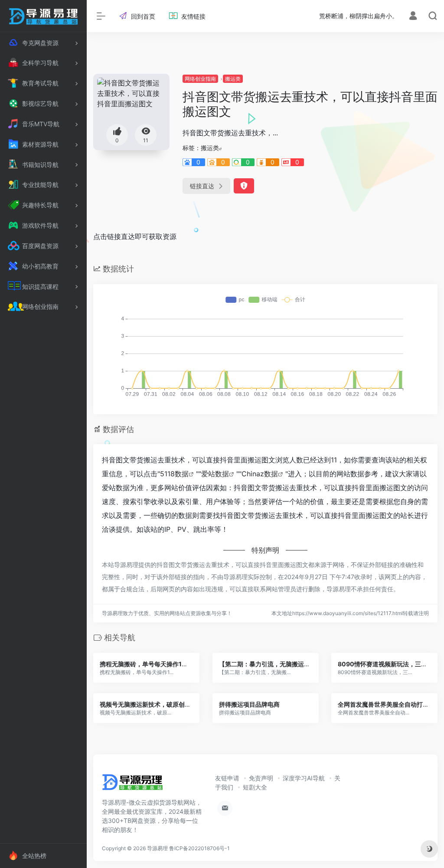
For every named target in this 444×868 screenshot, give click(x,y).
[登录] (413, 16)
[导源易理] (132, 784)
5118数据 (174, 473)
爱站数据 (215, 473)
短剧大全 (255, 787)
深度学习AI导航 (304, 778)
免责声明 (261, 778)
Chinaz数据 (260, 473)
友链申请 (227, 778)
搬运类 (233, 78)
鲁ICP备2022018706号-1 (199, 848)
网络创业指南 (200, 78)
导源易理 (157, 848)
